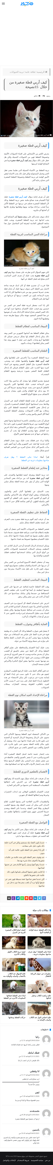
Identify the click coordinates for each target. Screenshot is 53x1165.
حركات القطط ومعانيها (16, 1017)
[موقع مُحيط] (26, 3)
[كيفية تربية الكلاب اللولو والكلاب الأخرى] (13, 942)
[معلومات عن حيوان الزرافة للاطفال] (39, 964)
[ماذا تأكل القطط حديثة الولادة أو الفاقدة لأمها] (39, 921)
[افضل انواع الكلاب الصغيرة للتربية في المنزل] (13, 921)
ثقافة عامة (30, 72)
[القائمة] (3, 4)
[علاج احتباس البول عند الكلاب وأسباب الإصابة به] (39, 1008)
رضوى (48, 96)
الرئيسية (41, 72)
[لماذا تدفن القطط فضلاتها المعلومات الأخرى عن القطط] (13, 986)
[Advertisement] (26, 36)
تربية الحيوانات (17, 72)
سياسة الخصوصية (37, 1160)
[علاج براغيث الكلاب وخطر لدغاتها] (39, 986)
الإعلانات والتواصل (9, 1160)
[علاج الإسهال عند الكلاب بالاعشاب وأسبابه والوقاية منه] (13, 964)
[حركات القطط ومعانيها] (13, 1008)
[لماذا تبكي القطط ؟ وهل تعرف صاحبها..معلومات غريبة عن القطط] (39, 942)
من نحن (47, 1160)
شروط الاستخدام (23, 1160)
